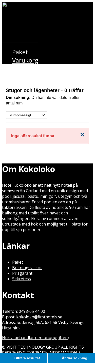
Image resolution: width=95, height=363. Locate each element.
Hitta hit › (11, 328)
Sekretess (21, 279)
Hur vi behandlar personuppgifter (35, 337)
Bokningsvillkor (27, 267)
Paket (17, 262)
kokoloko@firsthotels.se (39, 317)
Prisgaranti (22, 273)
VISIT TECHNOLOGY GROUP (33, 347)
